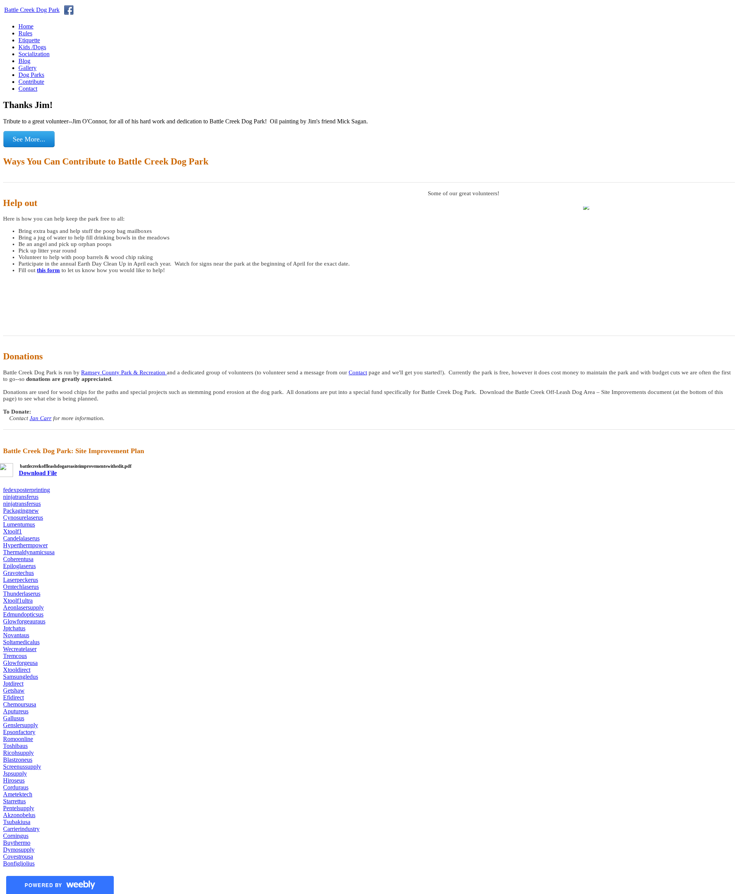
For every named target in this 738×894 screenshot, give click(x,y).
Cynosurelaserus (23, 517)
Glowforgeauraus (24, 621)
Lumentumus (19, 524)
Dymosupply (19, 849)
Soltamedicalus (21, 642)
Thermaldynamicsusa (29, 552)
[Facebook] (68, 10)
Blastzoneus (17, 759)
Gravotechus (18, 573)
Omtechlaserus (21, 586)
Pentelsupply (18, 808)
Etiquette (29, 40)
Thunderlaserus (21, 593)
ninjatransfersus (22, 503)
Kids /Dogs (32, 47)
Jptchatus (14, 628)
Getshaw (14, 690)
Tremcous (15, 656)
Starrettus (14, 801)
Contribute (31, 81)
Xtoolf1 (12, 531)
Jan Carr (41, 418)
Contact (27, 88)
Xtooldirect (16, 669)
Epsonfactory (19, 732)
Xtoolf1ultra (18, 600)
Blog (24, 61)
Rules (25, 33)
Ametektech (17, 794)
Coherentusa (18, 559)
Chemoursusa (19, 704)
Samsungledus (20, 676)
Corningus (15, 836)
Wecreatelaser (20, 649)
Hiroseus (14, 780)
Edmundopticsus (23, 614)
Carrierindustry (21, 829)
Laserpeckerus (20, 580)
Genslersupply (20, 725)
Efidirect (13, 697)
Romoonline (18, 739)
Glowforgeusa (20, 663)
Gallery (27, 68)
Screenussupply (22, 766)
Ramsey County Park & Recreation (124, 372)
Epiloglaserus (19, 566)
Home (25, 26)
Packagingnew (21, 510)
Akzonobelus (19, 815)
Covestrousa (18, 856)
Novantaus (16, 635)
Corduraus (15, 787)
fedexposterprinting (26, 490)
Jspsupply (15, 773)
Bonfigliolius (19, 863)
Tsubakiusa (16, 822)
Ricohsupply (18, 752)
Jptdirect (13, 683)
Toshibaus (15, 746)
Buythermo (16, 842)
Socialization (34, 54)
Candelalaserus (21, 538)
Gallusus (13, 718)
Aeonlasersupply (23, 607)
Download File (38, 473)
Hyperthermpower (25, 545)
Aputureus (15, 711)
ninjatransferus (20, 497)
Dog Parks (31, 74)
